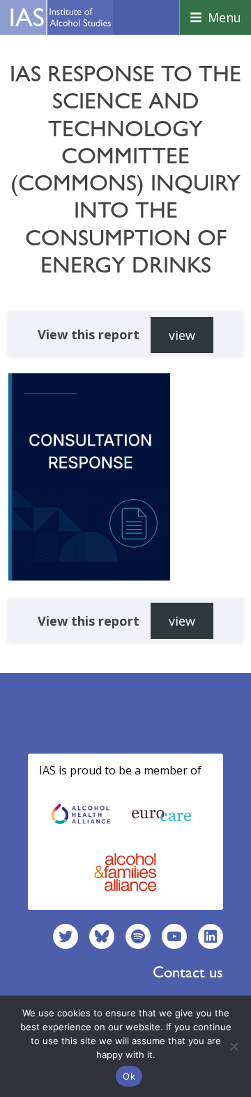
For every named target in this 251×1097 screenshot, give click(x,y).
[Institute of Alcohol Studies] (60, 17)
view (182, 335)
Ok (129, 1076)
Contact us (188, 972)
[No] (234, 1046)
